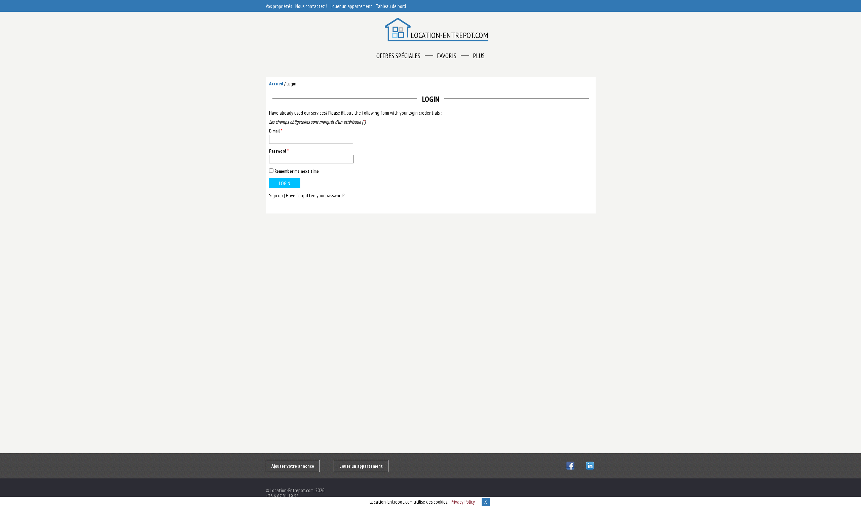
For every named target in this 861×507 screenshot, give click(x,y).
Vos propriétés (279, 6)
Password (279, 151)
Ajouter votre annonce (292, 466)
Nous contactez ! (311, 6)
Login (291, 83)
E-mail (275, 131)
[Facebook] (571, 466)
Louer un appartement (351, 6)
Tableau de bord (391, 6)
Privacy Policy (463, 502)
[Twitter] (581, 466)
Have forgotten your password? (315, 195)
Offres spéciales (398, 56)
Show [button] (346, 159)
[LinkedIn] (591, 466)
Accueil (276, 83)
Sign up (276, 195)
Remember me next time (296, 171)
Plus (479, 56)
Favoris (446, 56)
